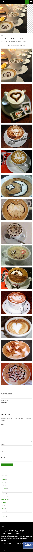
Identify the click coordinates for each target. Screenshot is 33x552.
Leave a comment (22, 41)
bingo (22, 531)
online (3, 540)
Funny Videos (4, 499)
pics (2, 35)
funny (18, 536)
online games (8, 541)
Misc (2, 508)
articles (4, 511)
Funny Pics (3, 496)
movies (26, 538)
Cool (2, 485)
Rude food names (5, 407)
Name (3, 444)
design (21, 534)
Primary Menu (31, 2)
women (17, 543)
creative (16, 533)
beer (14, 531)
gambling (23, 536)
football (14, 536)
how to (5, 538)
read (3, 482)
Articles (3, 479)
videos (3, 494)
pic (3, 505)
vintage (8, 543)
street (30, 541)
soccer (27, 541)
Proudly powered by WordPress (7, 550)
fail (8, 536)
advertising (3, 531)
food (10, 536)
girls (2, 538)
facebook (3, 536)
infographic (9, 538)
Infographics (4, 502)
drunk (26, 534)
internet (14, 538)
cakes (25, 531)
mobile (21, 538)
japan (17, 538)
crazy (10, 534)
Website (3, 458)
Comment (4, 424)
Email (3, 451)
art (3, 393)
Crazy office (4, 401)
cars (28, 531)
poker (15, 541)
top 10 (2, 543)
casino (4, 533)
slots (25, 541)
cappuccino (9, 393)
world (21, 543)
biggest (17, 531)
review (18, 541)
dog (24, 534)
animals (8, 531)
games (29, 536)
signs (22, 541)
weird (12, 543)
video (5, 543)
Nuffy (2, 2)
